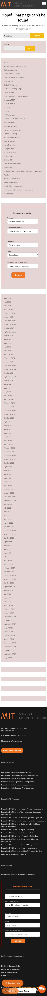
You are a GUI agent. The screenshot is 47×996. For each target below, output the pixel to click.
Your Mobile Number (15, 228)
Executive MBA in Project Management (16, 785)
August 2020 (8, 545)
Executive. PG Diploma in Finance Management (19, 848)
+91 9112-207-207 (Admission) (14, 736)
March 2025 (8, 354)
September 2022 (10, 467)
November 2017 (10, 647)
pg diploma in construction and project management (23, 171)
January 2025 (9, 362)
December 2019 (10, 575)
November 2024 (10, 369)
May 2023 (7, 437)
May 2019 (7, 602)
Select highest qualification (17, 262)
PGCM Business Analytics (10, 966)
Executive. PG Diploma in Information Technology (19, 836)
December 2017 (10, 643)
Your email (11, 241)
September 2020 (10, 542)
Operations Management (13, 164)
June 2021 (7, 512)
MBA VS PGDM (9, 141)
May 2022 (7, 482)
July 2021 (7, 508)
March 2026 (8, 309)
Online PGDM (9, 160)
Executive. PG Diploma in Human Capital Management (21, 818)
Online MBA (8, 156)
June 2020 (7, 553)
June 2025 (7, 343)
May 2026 (7, 302)
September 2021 (10, 500)
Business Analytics (10, 70)
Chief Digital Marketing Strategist (13, 854)
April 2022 (8, 485)
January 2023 (9, 452)
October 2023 (9, 418)
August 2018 (8, 628)
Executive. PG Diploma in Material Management (19, 845)
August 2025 (8, 336)
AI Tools (7, 62)
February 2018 (9, 635)
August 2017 (8, 658)
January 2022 (9, 493)
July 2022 (7, 474)
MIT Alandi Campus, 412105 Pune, (14, 728)
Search (6, 44)
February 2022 (9, 489)
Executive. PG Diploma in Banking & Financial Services (21, 851)
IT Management (9, 122)
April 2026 (8, 306)
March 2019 (8, 605)
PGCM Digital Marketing (10, 969)
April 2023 (8, 440)
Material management (12, 137)
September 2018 (10, 624)
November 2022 (10, 459)
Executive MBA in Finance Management (16, 772)
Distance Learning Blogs (13, 89)
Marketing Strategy (11, 134)
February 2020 (9, 568)
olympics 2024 (9, 149)
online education (10, 152)
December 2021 (10, 497)
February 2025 (9, 358)
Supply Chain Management (14, 186)
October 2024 (9, 373)
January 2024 (9, 407)
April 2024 (8, 395)
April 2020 (8, 560)
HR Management (10, 115)
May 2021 (7, 515)
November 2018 (10, 617)
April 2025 (8, 351)
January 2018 (9, 639)
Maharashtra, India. (8, 731)
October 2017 (9, 650)
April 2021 (8, 519)
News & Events (9, 145)
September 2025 (10, 332)
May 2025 (7, 347)
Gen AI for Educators (9, 972)
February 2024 (9, 403)
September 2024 (10, 377)
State (9, 251)
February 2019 (9, 609)
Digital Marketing (10, 85)
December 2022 (10, 455)
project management (11, 182)
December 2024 (10, 366)
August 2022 (8, 470)
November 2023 (10, 414)
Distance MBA (9, 92)
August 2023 (8, 425)
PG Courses (8, 167)
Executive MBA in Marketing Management (17, 778)
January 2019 (9, 613)
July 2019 (7, 594)
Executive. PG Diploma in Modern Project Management (22, 809)
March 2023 (8, 444)
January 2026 (9, 317)
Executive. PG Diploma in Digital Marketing (17, 830)
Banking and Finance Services (15, 66)
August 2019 (8, 590)
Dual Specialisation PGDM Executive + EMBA (18, 874)
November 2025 (10, 324)
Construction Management (14, 77)
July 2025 (7, 339)
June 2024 (7, 388)
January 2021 (9, 527)
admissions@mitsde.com (12, 741)
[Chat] (42, 989)
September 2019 (10, 587)
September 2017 (10, 654)
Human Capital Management (14, 119)
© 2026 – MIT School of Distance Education (27, 987)
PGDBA (7, 175)
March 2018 (8, 632)
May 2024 (7, 392)
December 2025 (10, 321)
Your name (11, 218)
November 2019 (10, 579)
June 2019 (7, 598)
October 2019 (9, 583)
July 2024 (7, 384)
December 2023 (10, 410)
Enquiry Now (14, 983)
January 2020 (9, 572)
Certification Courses (12, 74)
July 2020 (7, 549)
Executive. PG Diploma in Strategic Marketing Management (23, 821)
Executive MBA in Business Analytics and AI (17, 788)
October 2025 (9, 328)
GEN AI (6, 111)
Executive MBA (9, 100)
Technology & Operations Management (18, 190)
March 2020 (8, 564)
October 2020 (9, 538)
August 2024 (8, 380)
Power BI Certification (12, 179)
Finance (7, 107)
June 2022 (7, 478)
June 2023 (7, 433)
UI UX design (8, 194)
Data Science (8, 81)
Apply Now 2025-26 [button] (12, 750)
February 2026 (9, 313)
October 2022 (9, 463)
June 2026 (7, 298)
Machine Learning (10, 126)
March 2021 (8, 523)
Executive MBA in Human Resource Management (19, 775)
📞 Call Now (10, 991)
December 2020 (10, 530)
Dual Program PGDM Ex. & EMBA (16, 96)
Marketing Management (12, 130)
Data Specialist (6, 975)
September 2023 (10, 422)
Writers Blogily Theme (37, 991)
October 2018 (9, 620)
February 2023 (9, 448)
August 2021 (8, 504)
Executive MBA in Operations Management (17, 782)
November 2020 (10, 534)
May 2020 (7, 557)
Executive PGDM (10, 104)
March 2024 (8, 399)
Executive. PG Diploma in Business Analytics (17, 833)
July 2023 (7, 429)
